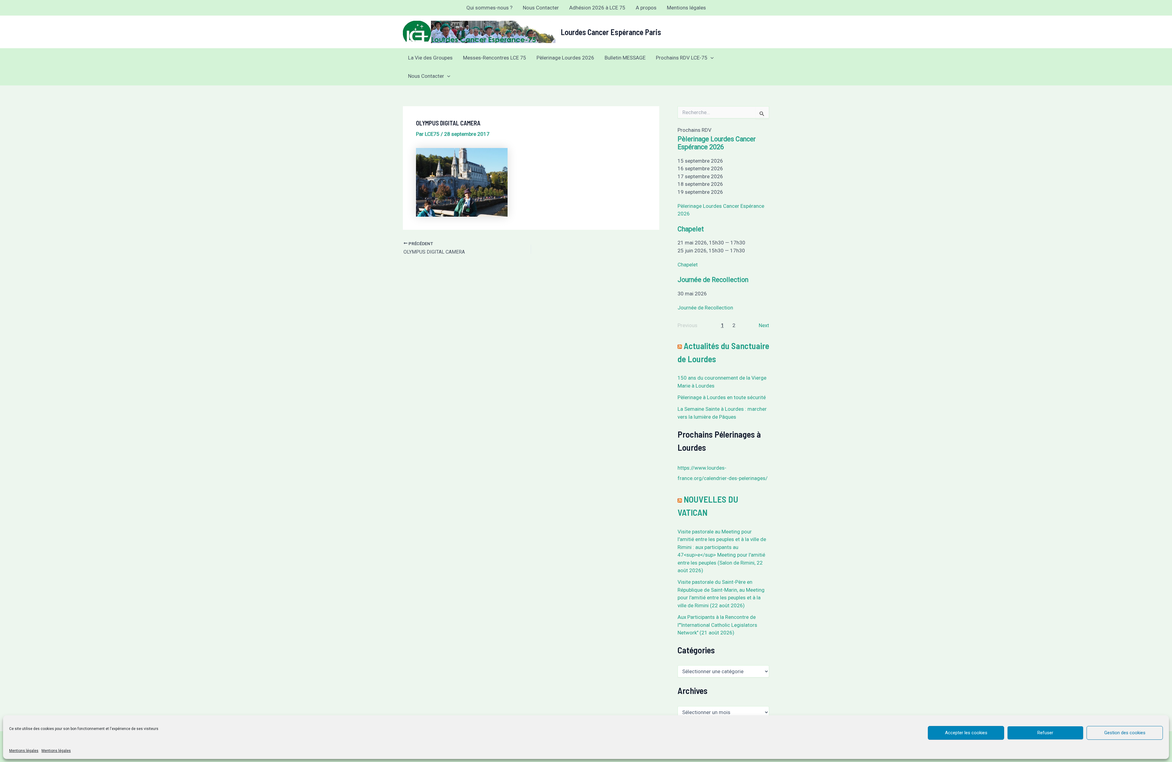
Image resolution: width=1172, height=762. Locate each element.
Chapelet (691, 229)
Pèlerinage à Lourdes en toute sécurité (722, 397)
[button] (710, 58)
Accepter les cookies (966, 732)
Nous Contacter (541, 8)
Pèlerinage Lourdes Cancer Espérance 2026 (717, 143)
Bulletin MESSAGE (625, 58)
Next (764, 325)
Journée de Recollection (713, 279)
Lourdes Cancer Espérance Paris (611, 32)
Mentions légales (23, 751)
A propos (646, 8)
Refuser (1045, 732)
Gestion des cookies (1124, 732)
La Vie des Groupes (430, 58)
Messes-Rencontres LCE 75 (494, 58)
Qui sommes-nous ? (489, 8)
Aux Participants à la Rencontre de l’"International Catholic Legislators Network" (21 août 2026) (717, 625)
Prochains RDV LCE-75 (681, 58)
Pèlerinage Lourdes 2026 (565, 58)
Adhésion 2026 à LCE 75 (597, 8)
